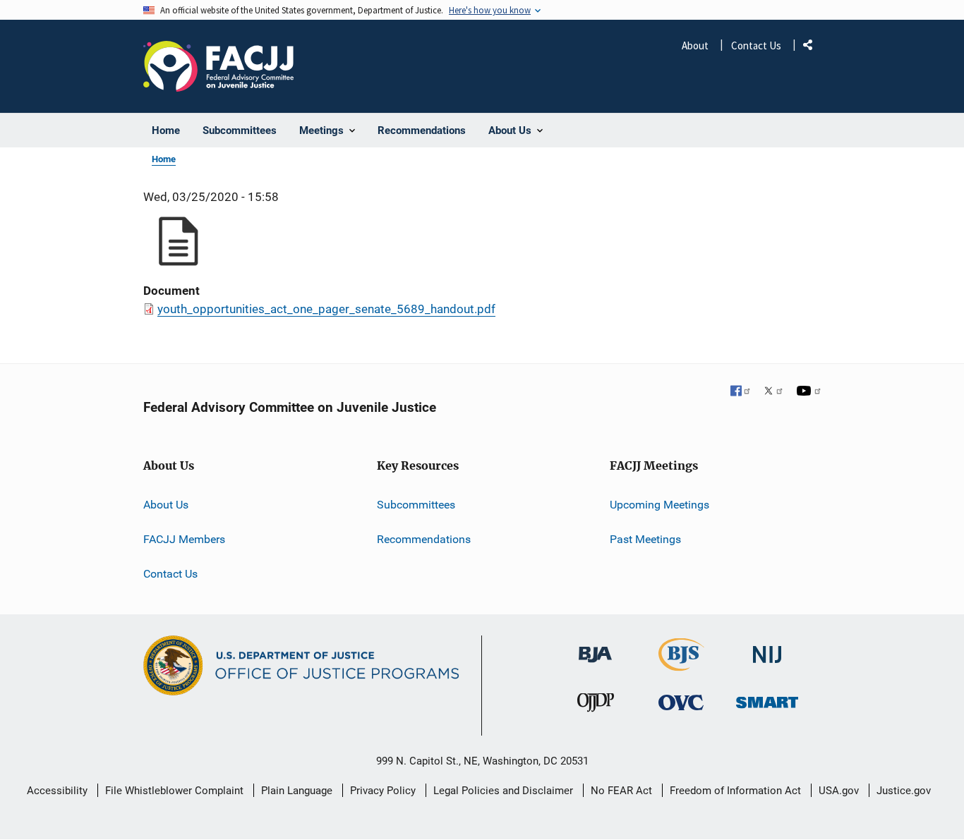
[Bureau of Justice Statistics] (681, 664)
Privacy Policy (383, 790)
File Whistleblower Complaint (174, 790)
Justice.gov (903, 790)
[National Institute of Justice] (767, 648)
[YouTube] (808, 392)
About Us (165, 504)
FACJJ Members (184, 539)
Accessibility (57, 790)
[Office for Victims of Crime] (681, 702)
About (695, 45)
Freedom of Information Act (735, 790)
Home (164, 159)
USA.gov (839, 790)
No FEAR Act (621, 790)
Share (813, 47)
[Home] (218, 66)
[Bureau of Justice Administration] (595, 648)
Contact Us (756, 45)
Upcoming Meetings (659, 504)
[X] (773, 392)
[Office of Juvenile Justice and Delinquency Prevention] (595, 705)
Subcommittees (416, 504)
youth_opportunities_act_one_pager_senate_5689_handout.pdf (326, 309)
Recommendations (424, 539)
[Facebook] (741, 392)
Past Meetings (645, 539)
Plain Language (296, 790)
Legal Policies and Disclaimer (503, 790)
